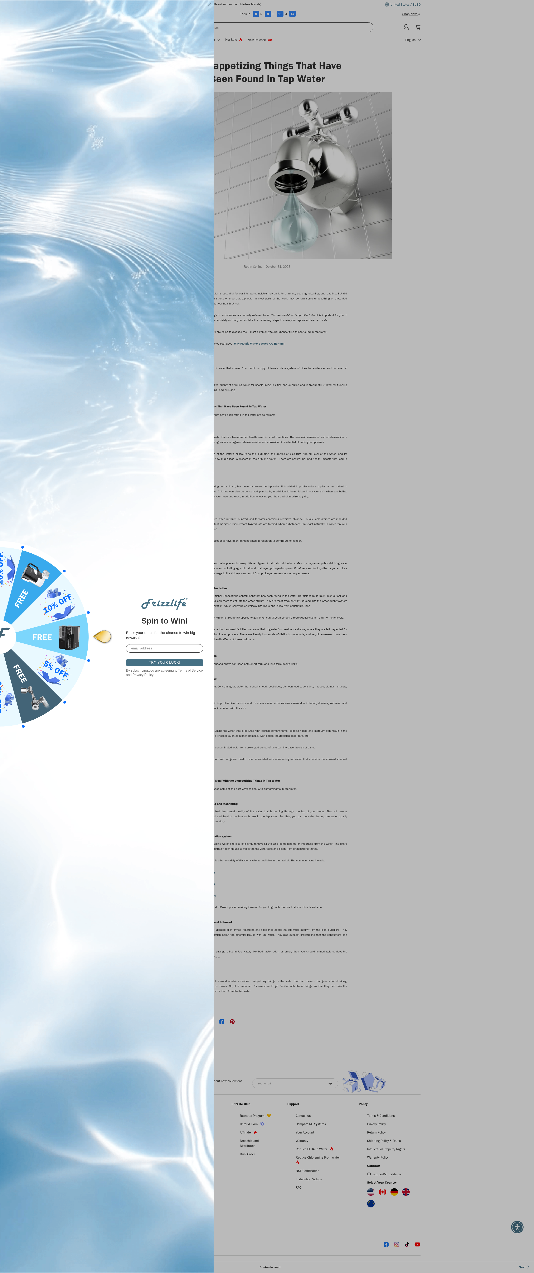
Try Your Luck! (164, 662)
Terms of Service (190, 670)
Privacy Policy (143, 675)
